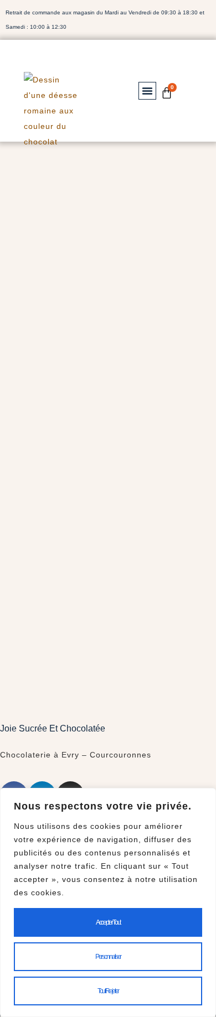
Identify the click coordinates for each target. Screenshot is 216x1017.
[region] (108, 902)
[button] (147, 91)
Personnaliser (108, 957)
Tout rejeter (108, 991)
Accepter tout (108, 922)
